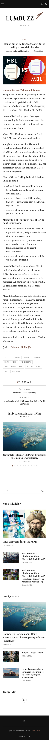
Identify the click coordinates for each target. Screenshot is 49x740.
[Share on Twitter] (25, 382)
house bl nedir (10, 362)
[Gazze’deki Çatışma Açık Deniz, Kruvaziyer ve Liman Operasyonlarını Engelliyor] (24, 436)
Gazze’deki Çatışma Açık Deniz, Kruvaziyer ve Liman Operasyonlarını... (24, 456)
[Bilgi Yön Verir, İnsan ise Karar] (24, 523)
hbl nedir (16, 357)
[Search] (46, 4)
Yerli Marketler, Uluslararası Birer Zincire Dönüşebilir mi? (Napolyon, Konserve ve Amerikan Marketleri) (33, 576)
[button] (5, 444)
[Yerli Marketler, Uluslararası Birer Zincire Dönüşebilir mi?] (11, 557)
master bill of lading (13, 367)
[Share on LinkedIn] (28, 382)
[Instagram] (42, 4)
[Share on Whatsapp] (30, 382)
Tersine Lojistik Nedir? (33, 652)
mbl (6, 371)
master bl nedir (33, 367)
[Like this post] (19, 382)
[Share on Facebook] (22, 382)
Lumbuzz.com (35, 730)
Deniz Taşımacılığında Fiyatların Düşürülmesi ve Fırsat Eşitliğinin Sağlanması (33, 673)
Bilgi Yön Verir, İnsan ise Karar (20, 541)
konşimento (26, 362)
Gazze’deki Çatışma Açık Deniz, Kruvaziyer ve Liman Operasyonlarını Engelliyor (24, 637)
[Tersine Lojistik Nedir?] (11, 656)
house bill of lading (32, 357)
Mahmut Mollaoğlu (21, 51)
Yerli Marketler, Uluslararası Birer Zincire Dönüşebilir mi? (33, 556)
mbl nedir (16, 371)
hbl (5, 357)
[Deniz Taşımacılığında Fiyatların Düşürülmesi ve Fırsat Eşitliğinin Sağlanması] (11, 673)
